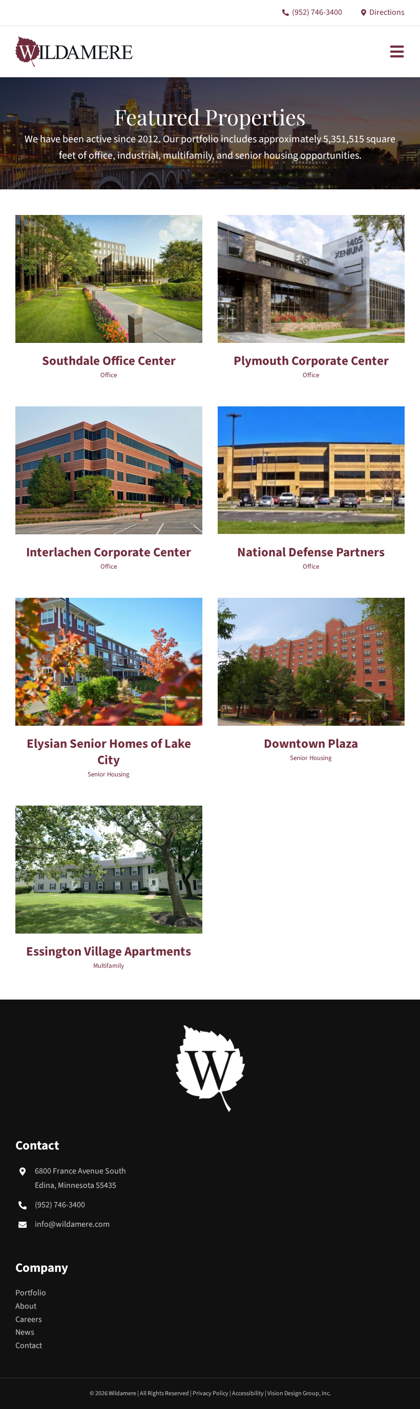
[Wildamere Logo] (74, 40)
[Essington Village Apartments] (108, 811)
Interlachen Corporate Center (108, 552)
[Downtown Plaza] (311, 604)
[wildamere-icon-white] (210, 1029)
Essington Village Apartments (108, 952)
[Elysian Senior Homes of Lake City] (108, 604)
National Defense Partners (311, 552)
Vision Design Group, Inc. (299, 1393)
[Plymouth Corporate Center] (311, 221)
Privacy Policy (210, 1393)
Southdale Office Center (109, 361)
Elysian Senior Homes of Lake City (109, 752)
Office (108, 375)
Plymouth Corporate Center (311, 361)
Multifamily (108, 965)
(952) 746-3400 (60, 1204)
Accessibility (248, 1393)
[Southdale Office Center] (108, 221)
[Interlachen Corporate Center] (108, 412)
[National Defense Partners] (311, 412)
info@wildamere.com (72, 1224)
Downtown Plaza (311, 744)
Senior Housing (109, 774)
